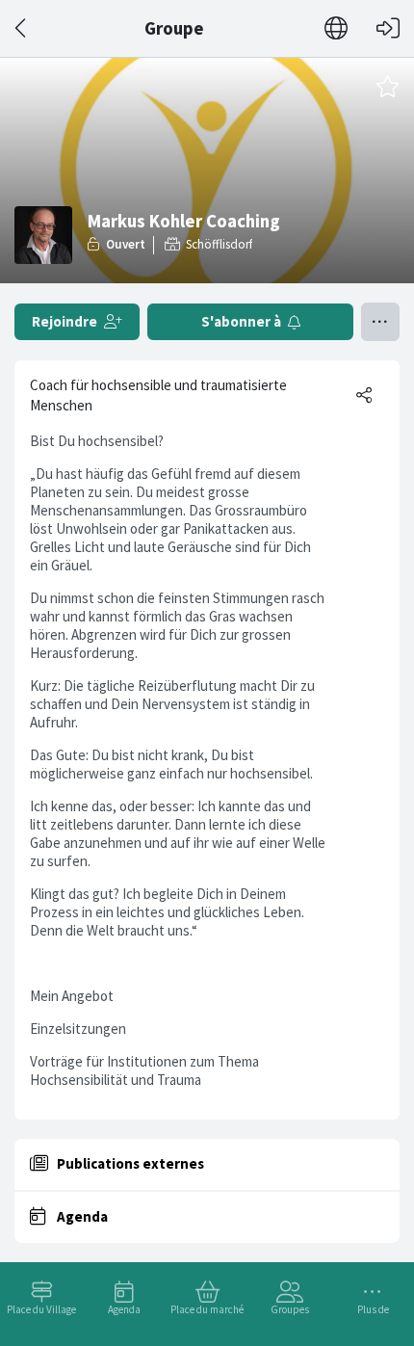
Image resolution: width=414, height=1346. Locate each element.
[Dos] (21, 28)
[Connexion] (388, 28)
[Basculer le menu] (380, 322)
